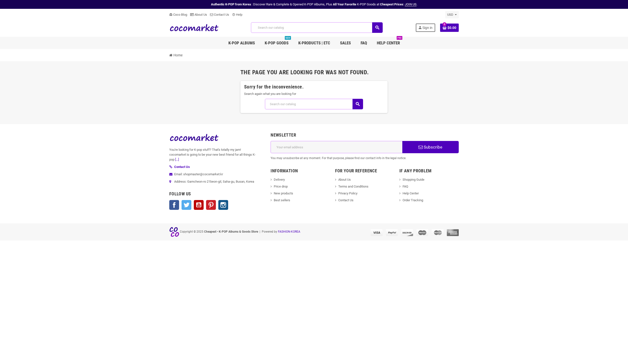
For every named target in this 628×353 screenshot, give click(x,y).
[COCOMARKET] (193, 27)
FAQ (405, 186)
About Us (200, 14)
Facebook (174, 205)
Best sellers (282, 200)
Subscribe (432, 147)
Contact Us (221, 14)
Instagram (223, 205)
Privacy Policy (347, 193)
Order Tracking (413, 200)
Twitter (186, 205)
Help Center (411, 193)
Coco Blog (178, 14)
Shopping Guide (413, 179)
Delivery (279, 179)
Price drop (281, 186)
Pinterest (211, 205)
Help (237, 14)
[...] (177, 159)
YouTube (199, 205)
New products (283, 193)
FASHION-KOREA (289, 231)
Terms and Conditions (353, 186)
